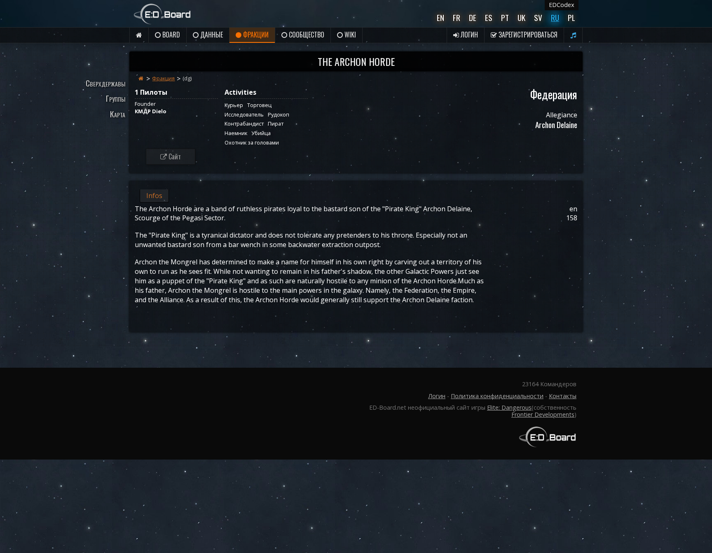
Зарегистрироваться (527, 35)
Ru (555, 17)
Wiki (349, 35)
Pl (571, 17)
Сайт (174, 156)
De (472, 17)
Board (170, 35)
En (440, 17)
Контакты (562, 396)
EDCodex (561, 5)
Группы (115, 98)
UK (521, 17)
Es (488, 17)
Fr (456, 17)
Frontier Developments (542, 414)
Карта (117, 114)
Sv (538, 17)
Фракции (255, 35)
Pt (505, 17)
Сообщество (305, 35)
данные (211, 35)
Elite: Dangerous (509, 407)
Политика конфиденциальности (497, 396)
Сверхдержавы (105, 83)
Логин (468, 35)
